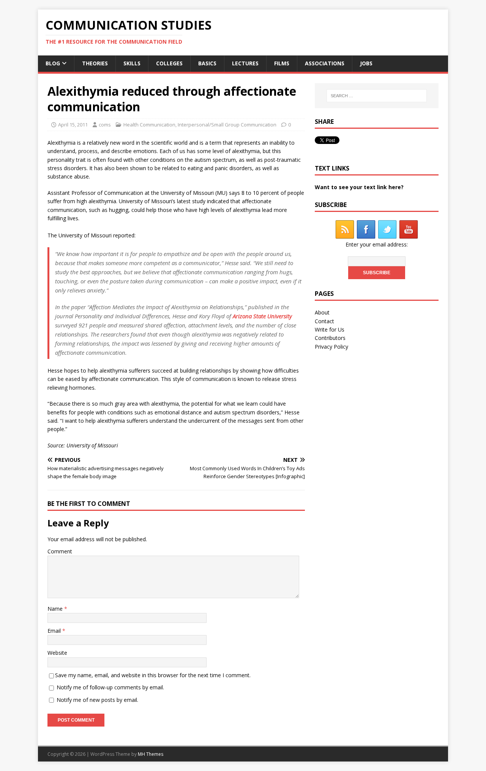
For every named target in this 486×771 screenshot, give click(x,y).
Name (55, 608)
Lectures (245, 63)
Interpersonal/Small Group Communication (227, 124)
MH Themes (150, 754)
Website (57, 652)
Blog (53, 63)
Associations (324, 63)
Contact (324, 321)
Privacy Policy (331, 346)
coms (105, 124)
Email (54, 630)
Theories (95, 63)
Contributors (330, 337)
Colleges (169, 63)
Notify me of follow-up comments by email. (110, 687)
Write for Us (329, 329)
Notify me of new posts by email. (97, 699)
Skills (131, 63)
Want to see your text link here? (359, 187)
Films (281, 63)
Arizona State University (262, 316)
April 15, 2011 (73, 124)
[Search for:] (376, 95)
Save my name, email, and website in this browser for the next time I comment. (153, 675)
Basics (207, 63)
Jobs (366, 63)
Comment (59, 551)
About (322, 312)
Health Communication (149, 124)
